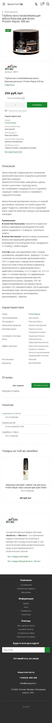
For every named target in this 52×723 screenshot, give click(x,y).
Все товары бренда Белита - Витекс (24, 561)
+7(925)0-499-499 (28, 677)
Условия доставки (26, 633)
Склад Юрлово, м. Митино (11, 413)
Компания (26, 580)
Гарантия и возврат (26, 636)
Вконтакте (15, 664)
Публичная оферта (26, 588)
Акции (26, 603)
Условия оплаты (26, 629)
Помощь (26, 620)
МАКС (28, 664)
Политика (26, 614)
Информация (26, 598)
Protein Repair (10, 123)
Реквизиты (26, 610)
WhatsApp (35, 664)
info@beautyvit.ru (28, 683)
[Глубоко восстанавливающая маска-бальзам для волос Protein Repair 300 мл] (26, 42)
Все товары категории (18, 556)
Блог (26, 607)
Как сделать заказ (26, 625)
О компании (26, 584)
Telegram (22, 664)
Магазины (26, 592)
